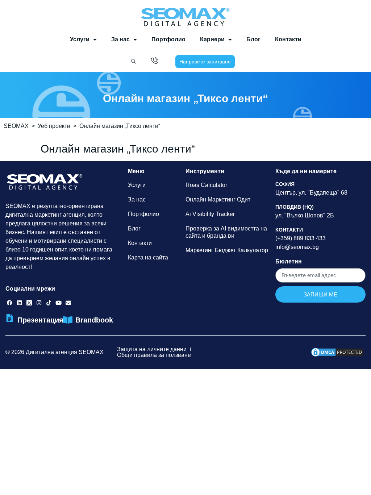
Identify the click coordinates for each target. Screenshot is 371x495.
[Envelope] (68, 302)
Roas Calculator (206, 185)
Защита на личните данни (152, 349)
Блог (253, 39)
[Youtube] (58, 302)
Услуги (79, 39)
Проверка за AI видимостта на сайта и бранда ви (226, 232)
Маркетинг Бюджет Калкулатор (227, 250)
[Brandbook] (67, 320)
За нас (120, 39)
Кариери (212, 39)
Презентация (40, 320)
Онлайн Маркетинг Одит (218, 199)
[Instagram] (39, 302)
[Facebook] (9, 302)
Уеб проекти (54, 126)
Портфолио (168, 39)
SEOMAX (16, 126)
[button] (133, 61)
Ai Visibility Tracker (210, 214)
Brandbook (94, 320)
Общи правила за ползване (154, 355)
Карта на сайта (148, 257)
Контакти (288, 39)
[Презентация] (9, 318)
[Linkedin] (19, 302)
